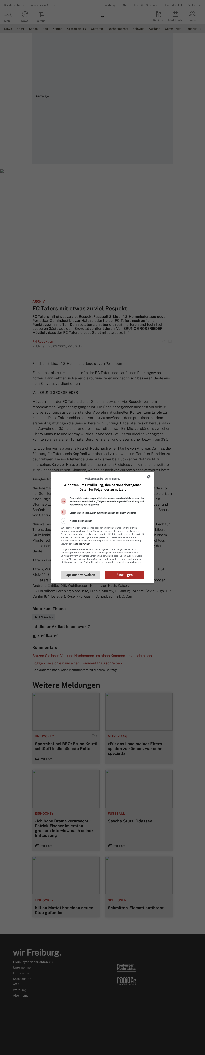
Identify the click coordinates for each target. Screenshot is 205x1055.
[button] (102, 521)
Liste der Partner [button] (81, 543)
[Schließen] (149, 477)
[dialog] (102, 527)
